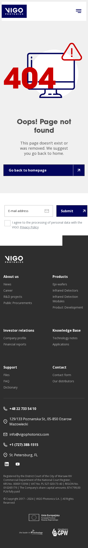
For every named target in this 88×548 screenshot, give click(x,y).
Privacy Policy (29, 227)
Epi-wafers (60, 284)
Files (6, 375)
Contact (59, 367)
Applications (61, 344)
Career (8, 290)
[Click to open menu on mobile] (78, 11)
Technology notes (65, 338)
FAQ (6, 381)
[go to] (14, 259)
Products (60, 277)
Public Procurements (17, 303)
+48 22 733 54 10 (22, 408)
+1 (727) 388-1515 (23, 444)
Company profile (14, 338)
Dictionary (10, 387)
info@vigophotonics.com (29, 434)
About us (11, 277)
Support (10, 367)
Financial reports (14, 344)
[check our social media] (6, 464)
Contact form (62, 375)
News (7, 284)
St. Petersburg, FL (23, 455)
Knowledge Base (67, 330)
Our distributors (63, 381)
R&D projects (12, 297)
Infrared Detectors (65, 290)
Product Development (68, 307)
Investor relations (18, 330)
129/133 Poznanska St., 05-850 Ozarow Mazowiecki (40, 421)
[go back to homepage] (14, 11)
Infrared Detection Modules (65, 299)
